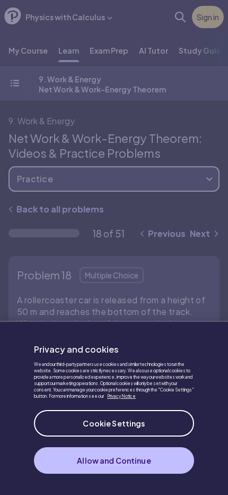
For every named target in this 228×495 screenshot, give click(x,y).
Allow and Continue (114, 460)
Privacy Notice (121, 396)
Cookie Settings (114, 423)
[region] (114, 408)
